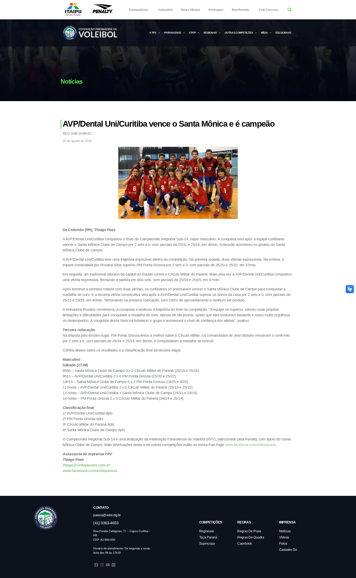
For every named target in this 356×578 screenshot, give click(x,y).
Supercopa (207, 543)
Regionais (210, 32)
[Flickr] (113, 565)
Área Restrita (240, 9)
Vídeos (284, 537)
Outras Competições (239, 32)
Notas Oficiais (190, 9)
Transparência (138, 9)
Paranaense (172, 32)
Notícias (285, 531)
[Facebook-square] (96, 565)
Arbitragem (215, 9)
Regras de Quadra (250, 537)
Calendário (165, 9)
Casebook (244, 543)
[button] (289, 9)
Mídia (264, 32)
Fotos (283, 543)
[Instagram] (102, 565)
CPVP (192, 32)
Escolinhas (283, 32)
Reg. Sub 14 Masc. (78, 133)
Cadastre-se (288, 549)
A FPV (152, 32)
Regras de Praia (249, 531)
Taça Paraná (208, 537)
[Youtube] (108, 565)
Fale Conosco (268, 9)
